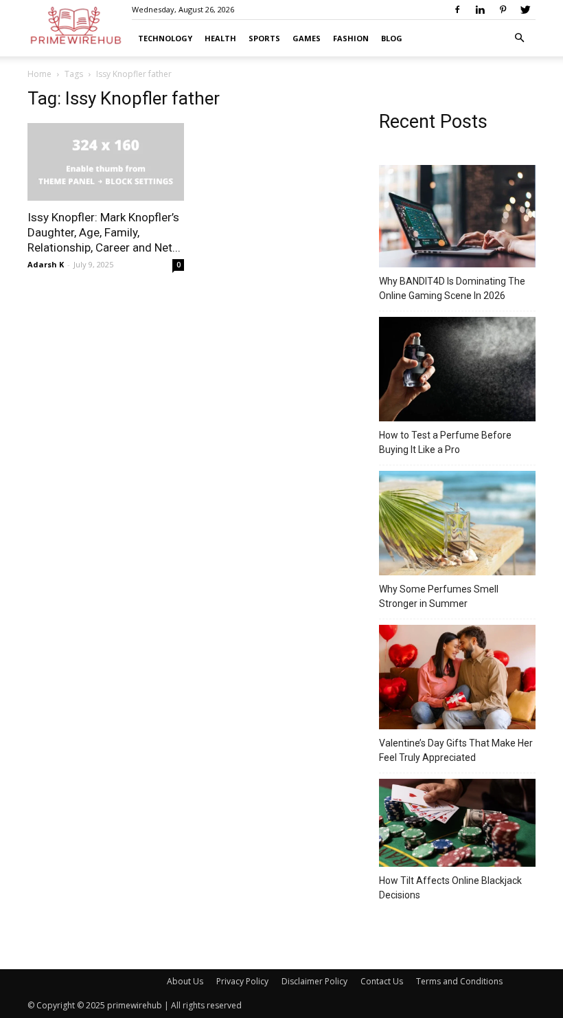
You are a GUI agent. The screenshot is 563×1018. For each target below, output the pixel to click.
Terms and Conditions (459, 981)
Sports (264, 38)
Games (306, 38)
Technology (165, 38)
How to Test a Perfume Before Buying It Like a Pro (445, 442)
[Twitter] (525, 9)
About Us (185, 981)
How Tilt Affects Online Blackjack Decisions (450, 887)
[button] (519, 38)
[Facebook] (457, 9)
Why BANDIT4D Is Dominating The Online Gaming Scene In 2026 (452, 288)
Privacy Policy (242, 981)
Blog (391, 38)
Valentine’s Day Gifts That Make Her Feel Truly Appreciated (456, 750)
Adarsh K (45, 264)
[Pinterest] (502, 9)
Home (39, 74)
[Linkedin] (480, 9)
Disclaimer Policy (314, 981)
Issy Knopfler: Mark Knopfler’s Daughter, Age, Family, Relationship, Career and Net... (104, 232)
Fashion (351, 38)
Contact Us (381, 981)
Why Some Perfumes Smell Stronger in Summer (438, 596)
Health (220, 38)
